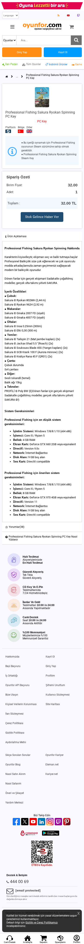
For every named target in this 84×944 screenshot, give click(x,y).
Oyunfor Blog (12, 764)
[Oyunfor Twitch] (59, 822)
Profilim (50, 675)
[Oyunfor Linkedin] (42, 822)
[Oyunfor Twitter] (25, 822)
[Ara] (76, 40)
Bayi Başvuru (12, 666)
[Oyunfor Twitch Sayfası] (78, 15)
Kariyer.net (51, 774)
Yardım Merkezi (14, 802)
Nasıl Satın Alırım (15, 774)
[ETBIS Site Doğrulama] (42, 865)
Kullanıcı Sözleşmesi (58, 694)
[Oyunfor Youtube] (34, 822)
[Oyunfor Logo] (42, 26)
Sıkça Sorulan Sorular (17, 755)
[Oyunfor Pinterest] (67, 822)
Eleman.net (52, 764)
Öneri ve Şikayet (14, 793)
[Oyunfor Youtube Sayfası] (68, 15)
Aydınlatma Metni (15, 742)
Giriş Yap (51, 666)
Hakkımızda (12, 656)
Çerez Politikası (14, 723)
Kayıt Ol (50, 656)
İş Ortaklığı (11, 675)
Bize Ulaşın (11, 694)
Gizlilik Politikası (14, 732)
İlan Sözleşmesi (14, 713)
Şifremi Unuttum (55, 685)
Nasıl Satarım (13, 783)
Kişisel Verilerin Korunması (21, 704)
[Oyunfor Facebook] (17, 822)
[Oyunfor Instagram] (50, 822)
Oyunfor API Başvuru (17, 685)
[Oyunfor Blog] (58, 15)
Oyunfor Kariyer (54, 755)
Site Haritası (53, 704)
